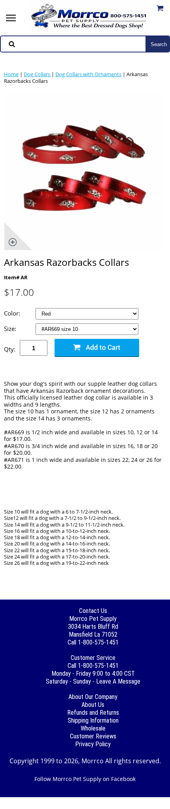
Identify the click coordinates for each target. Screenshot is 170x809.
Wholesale (93, 728)
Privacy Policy (93, 744)
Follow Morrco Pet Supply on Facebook (85, 779)
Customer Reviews (93, 736)
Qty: (9, 349)
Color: (13, 313)
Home (11, 74)
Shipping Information (93, 720)
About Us (92, 704)
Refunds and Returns (93, 712)
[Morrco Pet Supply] (90, 17)
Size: (11, 329)
